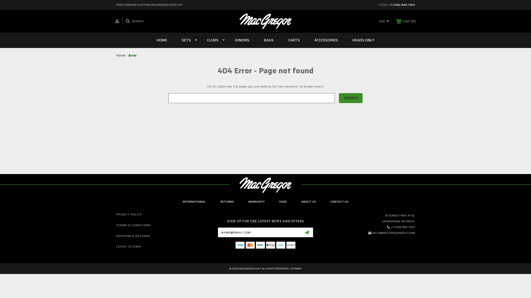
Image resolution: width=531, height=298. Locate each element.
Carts (294, 40)
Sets (186, 40)
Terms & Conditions (133, 225)
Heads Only (363, 40)
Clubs (212, 40)
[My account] (117, 21)
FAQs (283, 201)
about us (308, 201)
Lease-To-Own (128, 246)
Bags (269, 40)
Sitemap (296, 268)
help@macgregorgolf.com (393, 233)
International (194, 201)
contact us (339, 201)
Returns (227, 201)
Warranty (256, 201)
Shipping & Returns (133, 236)
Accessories (326, 40)
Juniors (242, 40)
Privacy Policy (129, 214)
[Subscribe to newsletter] (306, 232)
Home (162, 40)
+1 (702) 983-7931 (402, 4)
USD (382, 21)
